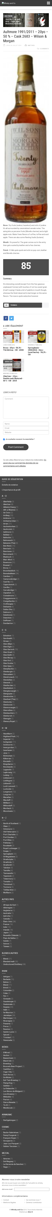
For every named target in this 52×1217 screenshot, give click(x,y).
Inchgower (7, 742)
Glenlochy (7, 702)
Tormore (7, 887)
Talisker (6, 868)
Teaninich (7, 876)
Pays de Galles (9, 938)
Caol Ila (6, 582)
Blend (5, 959)
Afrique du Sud (9, 905)
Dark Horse (8, 1075)
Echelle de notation (10, 485)
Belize (5, 982)
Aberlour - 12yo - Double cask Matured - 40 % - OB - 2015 (13, 378)
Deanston (7, 618)
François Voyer (9, 1138)
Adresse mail (7, 1189)
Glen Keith (7, 655)
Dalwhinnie (7, 615)
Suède (6, 941)
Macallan (7, 797)
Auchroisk (7, 529)
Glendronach (8, 677)
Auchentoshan (9, 526)
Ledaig (6, 775)
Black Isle (7, 1061)
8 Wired (6, 1053)
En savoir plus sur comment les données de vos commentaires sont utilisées (24, 463)
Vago (5, 1167)
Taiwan (6, 946)
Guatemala (7, 1004)
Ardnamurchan (9, 521)
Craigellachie (9, 601)
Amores (6, 1159)
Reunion (6, 1029)
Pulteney (7, 843)
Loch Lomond (9, 786)
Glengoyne (7, 694)
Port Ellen (7, 840)
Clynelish (7, 593)
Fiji (4, 996)
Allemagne (7, 908)
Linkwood (7, 778)
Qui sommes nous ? (33, 1200)
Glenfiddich (8, 688)
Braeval (6, 565)
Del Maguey (8, 1161)
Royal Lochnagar (10, 848)
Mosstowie (8, 811)
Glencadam (8, 674)
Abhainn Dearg (9, 507)
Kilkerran (7, 759)
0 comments (44, 49)
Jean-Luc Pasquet (11, 1144)
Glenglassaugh (9, 691)
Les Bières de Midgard (12, 1091)
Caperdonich (8, 585)
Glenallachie (8, 669)
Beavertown (8, 1058)
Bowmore (7, 562)
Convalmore (8, 596)
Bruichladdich (9, 571)
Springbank (8, 854)
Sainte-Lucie (8, 1032)
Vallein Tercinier (10, 1146)
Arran (5, 524)
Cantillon (7, 1069)
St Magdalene (9, 857)
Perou (5, 1026)
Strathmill (7, 865)
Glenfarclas (8, 685)
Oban (5, 826)
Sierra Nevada (9, 1102)
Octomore (7, 829)
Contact (6, 1200)
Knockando (8, 767)
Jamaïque (7, 1015)
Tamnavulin (8, 873)
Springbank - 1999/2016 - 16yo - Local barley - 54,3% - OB (37, 351)
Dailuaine (7, 607)
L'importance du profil (11, 490)
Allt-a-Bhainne (9, 510)
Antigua (6, 977)
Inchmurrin (7, 745)
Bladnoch (7, 557)
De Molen (7, 1077)
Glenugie (7, 719)
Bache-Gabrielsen (10, 1132)
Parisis (6, 1100)
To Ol (5, 1105)
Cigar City (7, 1072)
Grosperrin (7, 1141)
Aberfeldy (7, 502)
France (6, 924)
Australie (7, 913)
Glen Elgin (7, 647)
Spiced (6, 1035)
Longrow (7, 795)
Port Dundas (8, 837)
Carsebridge (8, 590)
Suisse (6, 944)
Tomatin (6, 882)
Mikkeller (7, 1097)
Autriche (6, 916)
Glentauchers (9, 713)
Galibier (6, 1086)
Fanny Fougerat (9, 1135)
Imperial (6, 739)
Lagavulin (7, 770)
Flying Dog (7, 1083)
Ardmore (7, 518)
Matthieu (31, 45)
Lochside (7, 789)
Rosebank (7, 846)
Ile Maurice (8, 1013)
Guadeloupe (8, 1001)
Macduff (6, 800)
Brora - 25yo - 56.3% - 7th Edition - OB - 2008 (13, 349)
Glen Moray (8, 658)
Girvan (6, 641)
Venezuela (7, 1040)
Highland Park (9, 736)
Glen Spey (7, 666)
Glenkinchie (8, 696)
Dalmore (7, 612)
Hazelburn (7, 734)
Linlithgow (7, 781)
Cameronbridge (10, 579)
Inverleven (7, 750)
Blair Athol (7, 560)
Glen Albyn (7, 644)
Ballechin (7, 538)
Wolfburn (7, 893)
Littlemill (7, 783)
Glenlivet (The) (9, 699)
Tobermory (8, 879)
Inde (5, 927)
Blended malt (8, 961)
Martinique (7, 1018)
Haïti (5, 1010)
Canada (6, 919)
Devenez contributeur (34, 1202)
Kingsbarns (8, 764)
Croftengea (8, 604)
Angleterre (7, 910)
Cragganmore (9, 598)
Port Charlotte (9, 835)
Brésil (5, 988)
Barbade (6, 979)
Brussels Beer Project (12, 1066)
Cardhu (6, 587)
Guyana (6, 1007)
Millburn (6, 803)
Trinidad (7, 1037)
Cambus (6, 576)
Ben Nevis (7, 546)
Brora (5, 568)
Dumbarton (8, 623)
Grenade (6, 999)
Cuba (5, 993)
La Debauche (8, 1088)
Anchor (6, 1055)
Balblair (6, 535)
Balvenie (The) (9, 543)
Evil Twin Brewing (10, 1080)
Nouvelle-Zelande (10, 935)
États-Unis (7, 922)
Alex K (30, 1212)
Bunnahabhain (9, 573)
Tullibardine (8, 890)
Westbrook (7, 1108)
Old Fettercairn (9, 832)
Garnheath (7, 638)
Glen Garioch (8, 649)
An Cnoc (6, 513)
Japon (5, 933)
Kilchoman (7, 756)
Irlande (6, 930)
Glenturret (7, 716)
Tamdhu (6, 870)
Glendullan (7, 680)
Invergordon (8, 747)
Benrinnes (7, 551)
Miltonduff (7, 806)
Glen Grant (7, 652)
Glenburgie (7, 672)
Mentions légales (9, 1202)
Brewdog (7, 1064)
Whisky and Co (17, 1210)
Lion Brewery (8, 1094)
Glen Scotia (8, 663)
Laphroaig (7, 772)
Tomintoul (7, 884)
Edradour (7, 636)
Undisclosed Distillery (12, 964)
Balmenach (8, 540)
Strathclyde (8, 859)
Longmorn (7, 792)
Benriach (7, 549)
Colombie (7, 990)
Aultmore (8, 16)
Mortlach (7, 808)
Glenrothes (8, 710)
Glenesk (6, 683)
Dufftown (7, 621)
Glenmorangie (9, 708)
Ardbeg (6, 515)
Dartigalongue (9, 1120)
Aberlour (8, 362)
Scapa (5, 851)
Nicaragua (7, 1021)
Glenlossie (7, 705)
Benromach (8, 554)
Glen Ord (7, 660)
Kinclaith (7, 761)
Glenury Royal (9, 721)
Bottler (8, 333)
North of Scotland (10, 823)
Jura (5, 753)
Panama (6, 1024)
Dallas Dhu (7, 609)
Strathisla (7, 862)
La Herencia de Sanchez (13, 1164)
